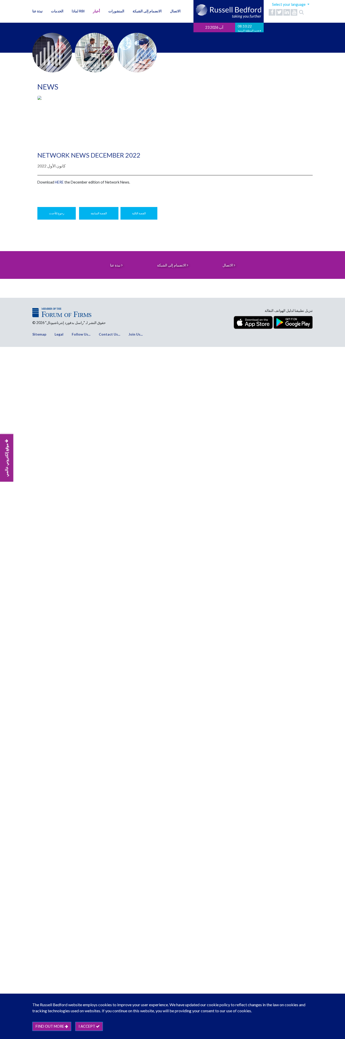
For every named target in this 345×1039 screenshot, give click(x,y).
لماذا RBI (78, 11)
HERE (59, 182)
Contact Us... (109, 334)
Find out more (50, 1026)
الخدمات (57, 11)
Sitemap (39, 334)
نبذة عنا (37, 11)
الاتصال (175, 11)
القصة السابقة (99, 213)
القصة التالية (139, 213)
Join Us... (136, 334)
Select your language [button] (289, 4)
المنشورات (116, 11)
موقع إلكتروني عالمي (6, 460)
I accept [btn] (87, 1026)
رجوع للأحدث (56, 213)
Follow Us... (81, 334)
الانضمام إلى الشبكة (147, 11)
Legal (59, 334)
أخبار (96, 11)
